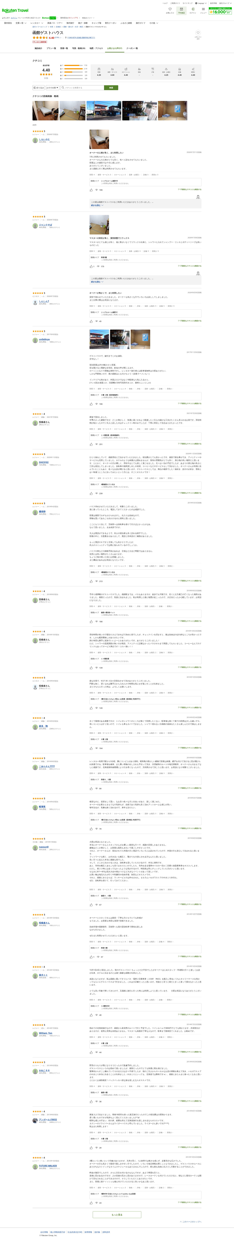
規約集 (97, 1232)
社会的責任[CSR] (75, 1232)
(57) (114, 48)
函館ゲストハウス (48, 32)
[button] (45, 110)
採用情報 (88, 1232)
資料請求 (106, 1232)
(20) (78, 48)
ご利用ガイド (175, 3)
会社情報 (44, 1232)
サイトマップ (187, 3)
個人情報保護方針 (57, 1232)
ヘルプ (165, 3)
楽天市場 (213, 3)
